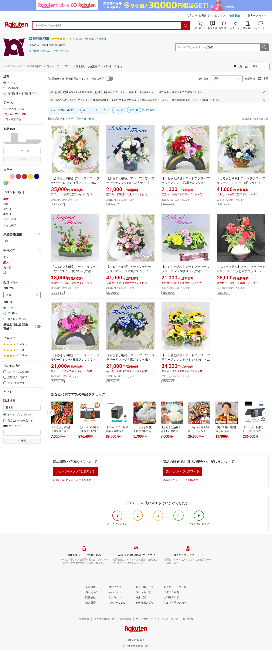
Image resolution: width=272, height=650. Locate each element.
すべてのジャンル (13, 109)
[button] (257, 16)
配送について (61, 51)
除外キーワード (12, 426)
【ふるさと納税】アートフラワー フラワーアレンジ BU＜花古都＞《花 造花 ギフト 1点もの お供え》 (241, 183)
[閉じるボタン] (263, 92)
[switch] (38, 326)
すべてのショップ (12, 66)
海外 (15, 282)
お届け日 (8, 302)
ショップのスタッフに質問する (75, 471)
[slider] (3, 143)
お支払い (46, 51)
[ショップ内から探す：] (264, 47)
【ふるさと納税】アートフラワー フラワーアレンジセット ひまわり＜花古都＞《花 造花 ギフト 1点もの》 (186, 359)
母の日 (7, 209)
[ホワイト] (5, 176)
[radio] (4, 82)
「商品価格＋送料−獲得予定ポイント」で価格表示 (75, 78)
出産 (5, 198)
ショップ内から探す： (190, 47)
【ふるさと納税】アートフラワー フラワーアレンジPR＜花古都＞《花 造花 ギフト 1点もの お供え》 (130, 183)
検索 (23, 159)
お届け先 (8, 288)
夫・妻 (7, 267)
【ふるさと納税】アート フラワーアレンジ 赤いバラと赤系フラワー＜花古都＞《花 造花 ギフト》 (241, 271)
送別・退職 (9, 219)
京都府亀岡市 (39, 38)
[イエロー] (30, 176)
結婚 (5, 203)
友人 (5, 257)
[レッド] (24, 176)
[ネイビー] (36, 176)
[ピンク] (12, 176)
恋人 (5, 262)
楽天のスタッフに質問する (182, 471)
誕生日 (7, 214)
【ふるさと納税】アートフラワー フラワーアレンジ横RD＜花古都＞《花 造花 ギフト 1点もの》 (75, 271)
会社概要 (34, 51)
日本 (5, 241)
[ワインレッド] (18, 176)
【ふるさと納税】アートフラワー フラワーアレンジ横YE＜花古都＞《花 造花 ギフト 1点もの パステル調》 (186, 271)
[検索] (186, 25)
